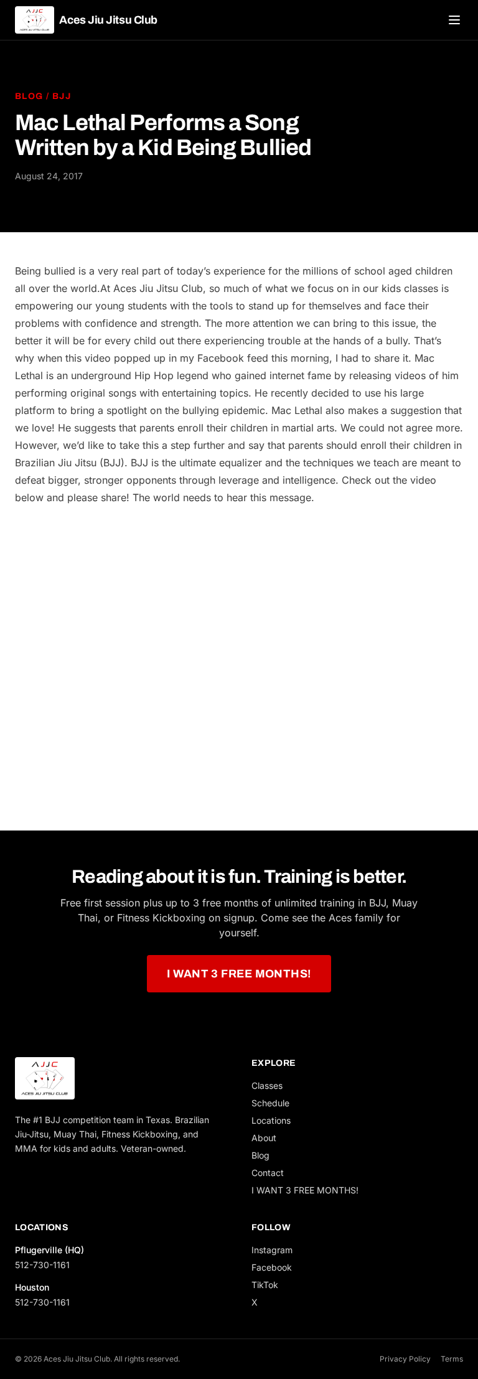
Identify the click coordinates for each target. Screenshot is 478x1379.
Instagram (272, 1250)
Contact (267, 1172)
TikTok (264, 1284)
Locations (271, 1120)
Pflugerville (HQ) (49, 1250)
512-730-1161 (42, 1264)
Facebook (271, 1267)
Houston (32, 1287)
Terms (452, 1358)
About (263, 1137)
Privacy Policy (405, 1358)
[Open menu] (454, 20)
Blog (29, 96)
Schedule (270, 1103)
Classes (267, 1085)
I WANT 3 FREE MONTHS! (239, 973)
